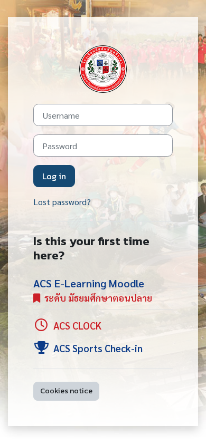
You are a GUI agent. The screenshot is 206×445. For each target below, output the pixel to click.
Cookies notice (66, 390)
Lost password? (62, 201)
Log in (54, 176)
